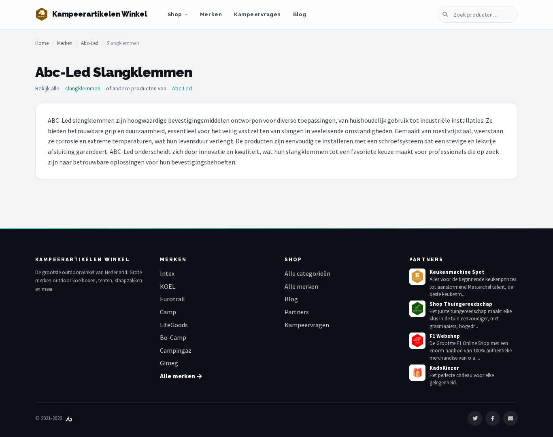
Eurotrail (172, 299)
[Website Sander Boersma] (68, 418)
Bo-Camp (173, 337)
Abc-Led (89, 43)
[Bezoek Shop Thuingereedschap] (417, 309)
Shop (175, 14)
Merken (211, 14)
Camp (168, 312)
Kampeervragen (257, 14)
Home (42, 43)
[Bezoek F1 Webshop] (417, 341)
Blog (299, 14)
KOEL (167, 286)
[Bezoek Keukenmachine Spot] (417, 277)
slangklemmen (82, 88)
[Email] (510, 418)
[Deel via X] (475, 418)
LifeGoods (174, 325)
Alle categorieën (307, 273)
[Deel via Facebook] (492, 418)
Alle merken (301, 286)
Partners (297, 312)
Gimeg (169, 363)
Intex (167, 273)
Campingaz (175, 350)
